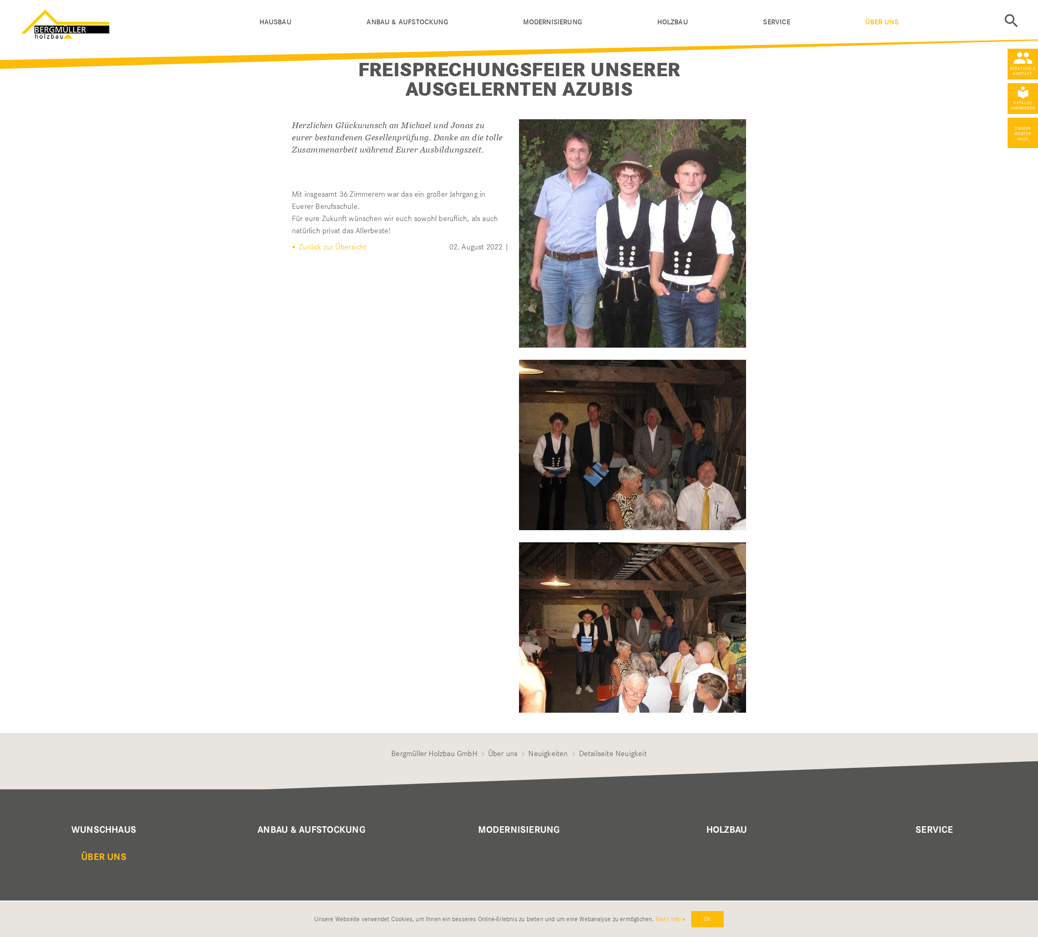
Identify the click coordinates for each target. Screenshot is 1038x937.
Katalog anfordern (1022, 105)
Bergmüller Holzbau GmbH (434, 753)
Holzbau (672, 22)
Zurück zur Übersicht (332, 246)
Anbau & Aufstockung (407, 22)
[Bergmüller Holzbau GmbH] (140, 22)
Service (776, 22)
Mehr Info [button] (668, 919)
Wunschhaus (103, 830)
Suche (1011, 20)
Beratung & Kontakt (1023, 71)
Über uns (881, 22)
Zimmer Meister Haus (1023, 133)
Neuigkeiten (548, 753)
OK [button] (707, 919)
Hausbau (276, 22)
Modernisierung (552, 22)
